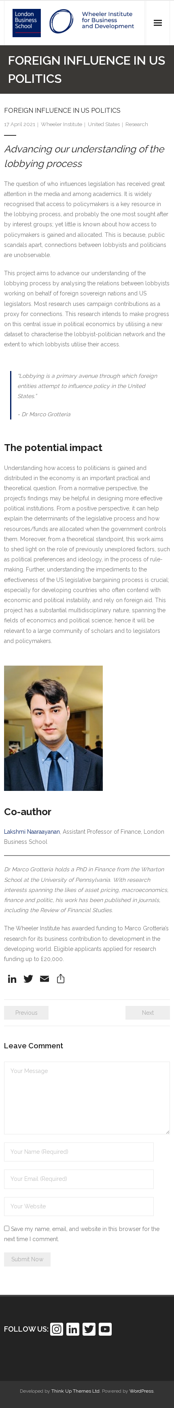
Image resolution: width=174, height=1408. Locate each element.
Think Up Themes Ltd (75, 1391)
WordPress (141, 1391)
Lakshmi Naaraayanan (32, 831)
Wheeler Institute (61, 124)
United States (104, 124)
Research (136, 124)
